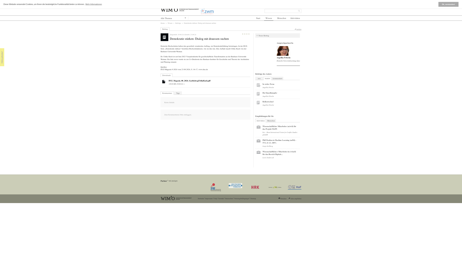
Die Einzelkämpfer (270, 92)
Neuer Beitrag (264, 35)
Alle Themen (166, 18)
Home (163, 23)
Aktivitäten (295, 18)
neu (259, 78)
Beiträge (178, 23)
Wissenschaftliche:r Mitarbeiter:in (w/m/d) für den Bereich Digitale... (279, 153)
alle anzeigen (173, 181)
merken (298, 29)
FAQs (215, 198)
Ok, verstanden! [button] (448, 4)
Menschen (281, 18)
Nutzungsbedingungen (241, 198)
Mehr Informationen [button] (93, 4)
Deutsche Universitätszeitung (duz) (288, 61)
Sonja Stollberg (268, 146)
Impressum (209, 198)
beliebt (267, 78)
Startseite (201, 198)
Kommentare (167, 93)
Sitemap (253, 198)
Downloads (166, 75)
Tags (178, 93)
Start (258, 18)
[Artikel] (164, 82)
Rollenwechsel (268, 101)
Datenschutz (229, 198)
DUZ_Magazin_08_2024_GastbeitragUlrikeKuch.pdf (189, 80)
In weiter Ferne (268, 84)
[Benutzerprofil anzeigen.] (284, 51)
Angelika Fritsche (284, 57)
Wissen (269, 18)
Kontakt (221, 198)
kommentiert (277, 78)
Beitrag (165, 29)
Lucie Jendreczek (268, 157)
